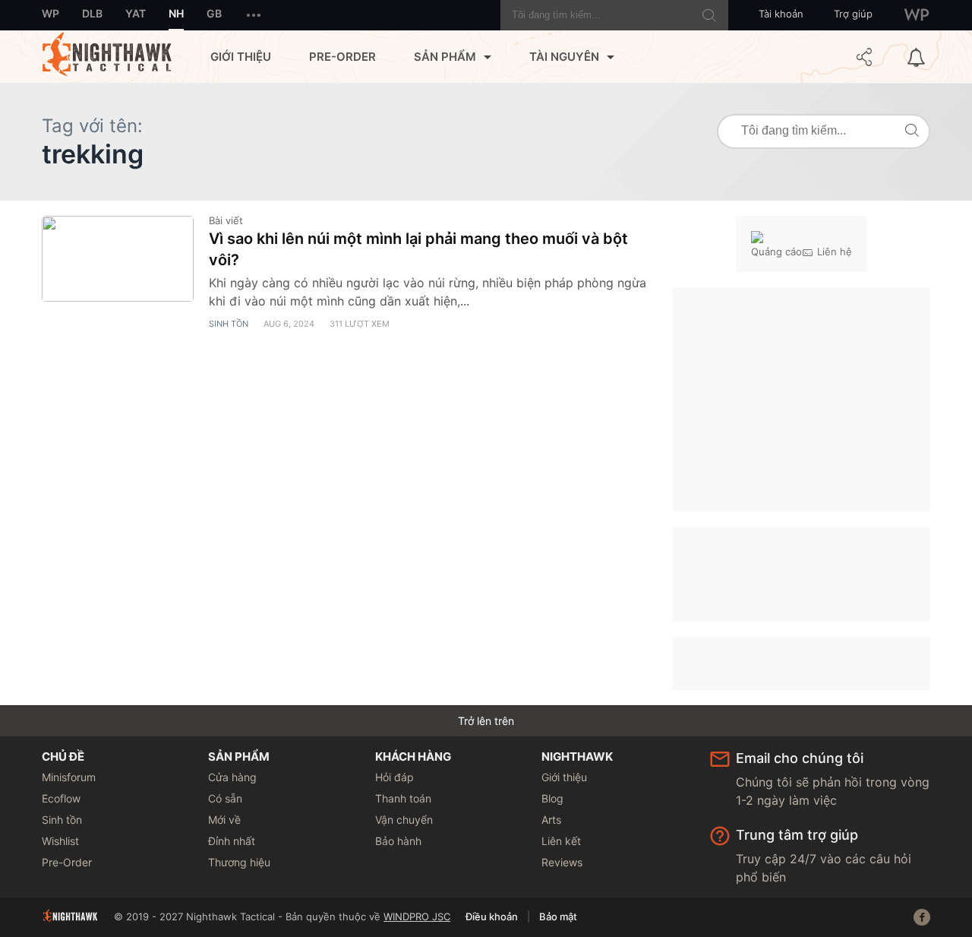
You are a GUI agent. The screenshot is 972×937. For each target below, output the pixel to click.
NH (176, 13)
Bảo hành (398, 840)
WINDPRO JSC (416, 916)
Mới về (224, 819)
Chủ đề (63, 756)
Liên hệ (834, 251)
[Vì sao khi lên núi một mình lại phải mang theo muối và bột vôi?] (118, 259)
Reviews (561, 862)
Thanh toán (403, 798)
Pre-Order (342, 56)
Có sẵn (225, 798)
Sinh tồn (228, 323)
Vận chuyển (404, 819)
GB (214, 13)
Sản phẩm (445, 56)
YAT (135, 13)
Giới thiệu (240, 56)
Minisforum (69, 777)
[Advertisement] (801, 397)
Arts (551, 819)
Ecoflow (61, 798)
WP (50, 13)
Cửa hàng (232, 777)
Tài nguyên (564, 56)
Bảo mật (558, 916)
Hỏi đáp (394, 777)
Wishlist (60, 840)
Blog (552, 798)
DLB (92, 13)
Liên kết (561, 840)
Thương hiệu (239, 862)
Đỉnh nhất (231, 840)
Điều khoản (491, 916)
